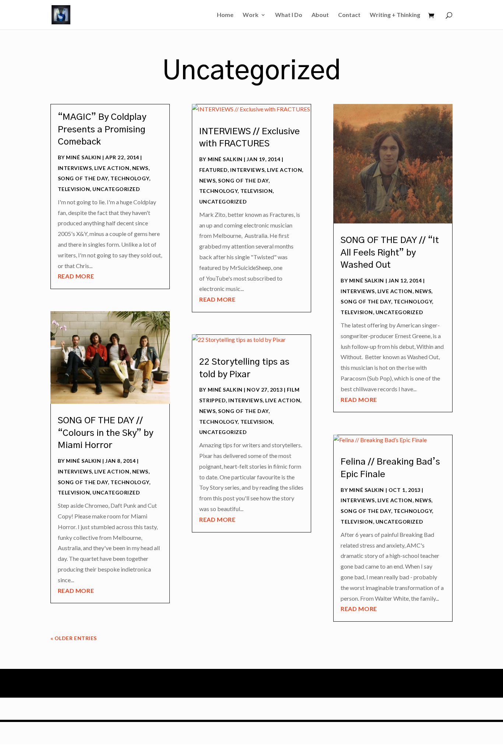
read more (76, 275)
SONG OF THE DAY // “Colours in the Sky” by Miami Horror (105, 433)
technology (129, 178)
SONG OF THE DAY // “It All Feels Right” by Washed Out (390, 253)
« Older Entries (73, 638)
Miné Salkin (83, 157)
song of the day (83, 178)
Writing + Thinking (395, 15)
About (320, 15)
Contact (349, 15)
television (74, 189)
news (140, 168)
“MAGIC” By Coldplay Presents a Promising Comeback (102, 129)
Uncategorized (116, 189)
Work (250, 15)
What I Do (288, 15)
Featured (213, 170)
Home (225, 15)
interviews (75, 168)
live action (111, 168)
